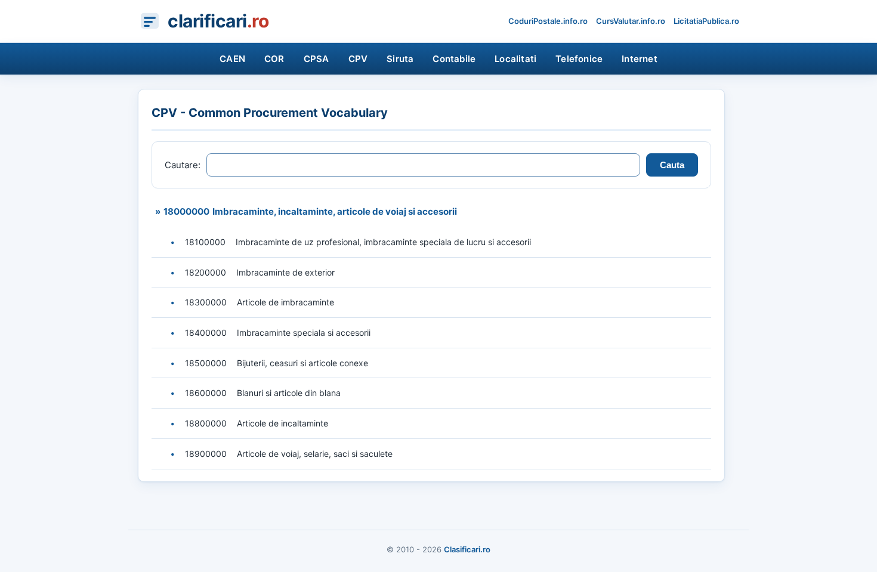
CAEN (232, 58)
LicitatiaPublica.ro (706, 21)
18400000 (206, 332)
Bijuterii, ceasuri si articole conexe (302, 363)
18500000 (206, 363)
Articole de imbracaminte (285, 302)
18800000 (206, 423)
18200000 (205, 272)
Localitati (515, 58)
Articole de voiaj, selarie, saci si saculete (315, 454)
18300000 (206, 302)
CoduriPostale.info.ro (548, 21)
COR (274, 58)
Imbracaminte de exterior (285, 272)
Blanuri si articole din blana (289, 393)
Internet (639, 58)
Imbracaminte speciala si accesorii (303, 332)
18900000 (206, 454)
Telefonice (579, 58)
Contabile (454, 58)
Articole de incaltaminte (282, 423)
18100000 (205, 242)
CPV (358, 58)
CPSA (316, 58)
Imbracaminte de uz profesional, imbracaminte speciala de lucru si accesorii (383, 242)
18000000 (186, 211)
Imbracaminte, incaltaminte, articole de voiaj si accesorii (334, 211)
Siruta (400, 58)
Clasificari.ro (467, 549)
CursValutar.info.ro (630, 21)
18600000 (206, 393)
